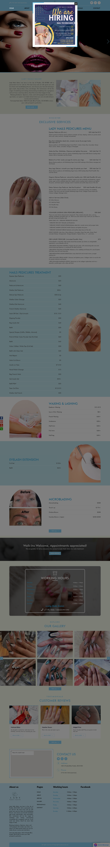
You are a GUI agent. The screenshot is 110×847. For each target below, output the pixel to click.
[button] (35, 23)
